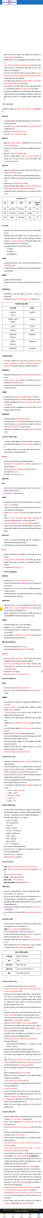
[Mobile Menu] (39, 2)
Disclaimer (24, 1211)
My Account (7, 1210)
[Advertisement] (21, 30)
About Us (36, 1210)
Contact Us (18, 1211)
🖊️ (41, 672)
